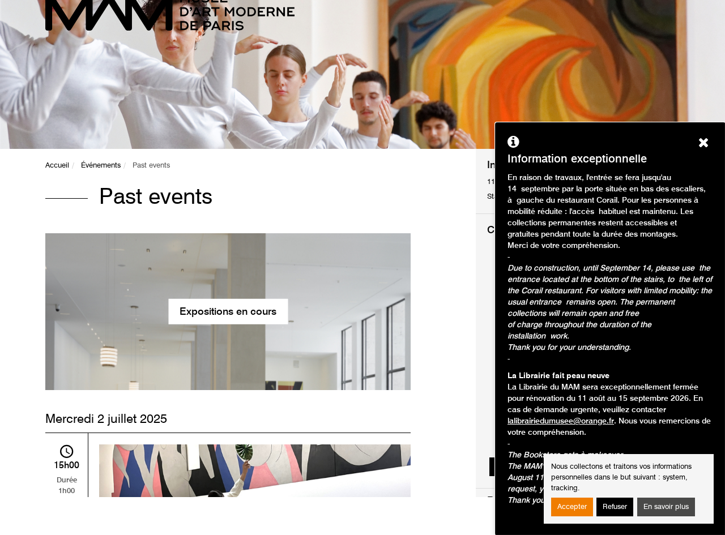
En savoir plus (666, 507)
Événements (101, 165)
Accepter (572, 507)
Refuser (615, 507)
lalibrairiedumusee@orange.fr (561, 421)
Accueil (57, 165)
